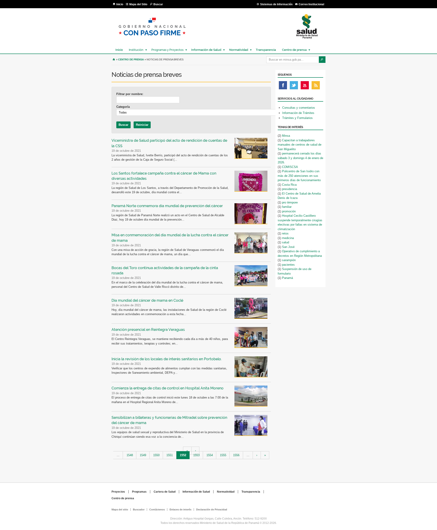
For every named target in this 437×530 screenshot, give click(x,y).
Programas (139, 491)
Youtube (305, 86)
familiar (287, 206)
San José (288, 247)
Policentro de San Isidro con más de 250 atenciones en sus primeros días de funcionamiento (299, 176)
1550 (156, 455)
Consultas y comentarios (298, 107)
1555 (223, 455)
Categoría (123, 106)
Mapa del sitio (120, 509)
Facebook (283, 86)
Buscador (139, 509)
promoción (289, 211)
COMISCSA (290, 167)
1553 (196, 455)
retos (285, 233)
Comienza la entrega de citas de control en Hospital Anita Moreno (168, 388)
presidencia (289, 189)
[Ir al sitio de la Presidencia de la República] (152, 39)
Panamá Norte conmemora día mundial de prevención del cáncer (167, 206)
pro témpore (290, 202)
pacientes (288, 264)
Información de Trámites (298, 113)
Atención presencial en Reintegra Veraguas (148, 329)
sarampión (289, 260)
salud (285, 242)
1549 (143, 455)
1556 (236, 455)
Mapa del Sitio (138, 4)
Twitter (294, 86)
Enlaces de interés (180, 509)
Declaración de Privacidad (211, 509)
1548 (130, 455)
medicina (288, 238)
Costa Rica (289, 184)
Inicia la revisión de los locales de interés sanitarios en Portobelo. (167, 359)
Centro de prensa (293, 49)
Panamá (287, 278)
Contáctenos (157, 509)
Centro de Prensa (131, 59)
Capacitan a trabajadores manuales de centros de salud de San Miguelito (299, 145)
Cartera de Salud (164, 491)
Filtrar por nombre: (129, 94)
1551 (169, 455)
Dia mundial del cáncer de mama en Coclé (147, 300)
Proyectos (118, 491)
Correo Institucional (311, 4)
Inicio (119, 4)
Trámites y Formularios (297, 118)
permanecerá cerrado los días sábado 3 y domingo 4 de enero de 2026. (300, 158)
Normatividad (237, 49)
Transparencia (266, 49)
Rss (316, 86)
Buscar (158, 4)
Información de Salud (205, 49)
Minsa (286, 135)
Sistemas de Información (276, 4)
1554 (209, 455)
